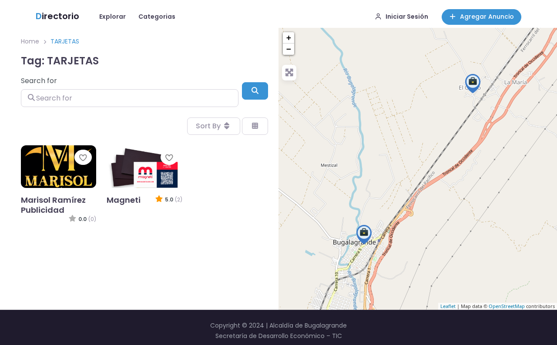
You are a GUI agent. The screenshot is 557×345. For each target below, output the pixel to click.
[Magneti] (364, 234)
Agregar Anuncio (487, 16)
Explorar (112, 16)
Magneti (124, 200)
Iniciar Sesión (407, 16)
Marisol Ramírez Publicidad (53, 205)
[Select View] (255, 126)
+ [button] (288, 37)
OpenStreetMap (507, 306)
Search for (39, 81)
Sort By (209, 126)
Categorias (156, 16)
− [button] (288, 49)
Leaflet (448, 306)
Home (30, 41)
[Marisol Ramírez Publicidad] (472, 83)
